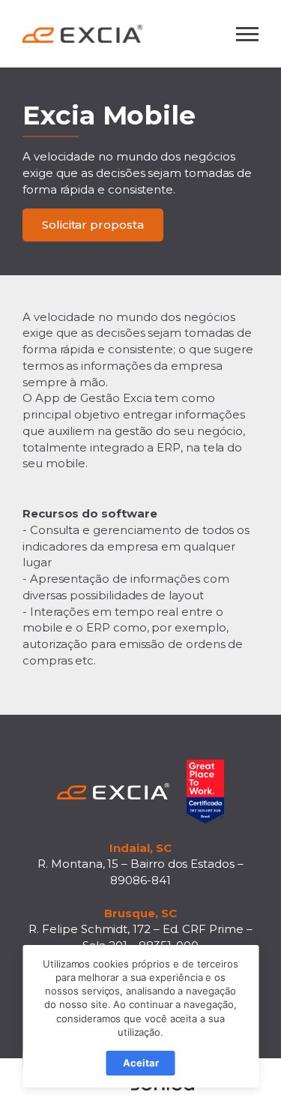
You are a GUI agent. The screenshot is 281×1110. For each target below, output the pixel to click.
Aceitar (141, 1063)
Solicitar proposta (93, 225)
